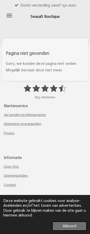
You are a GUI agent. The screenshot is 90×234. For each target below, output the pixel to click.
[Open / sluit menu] (9, 16)
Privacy (9, 133)
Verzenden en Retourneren (25, 115)
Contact (10, 185)
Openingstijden (16, 175)
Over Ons (11, 166)
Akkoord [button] (69, 226)
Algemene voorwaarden (22, 124)
